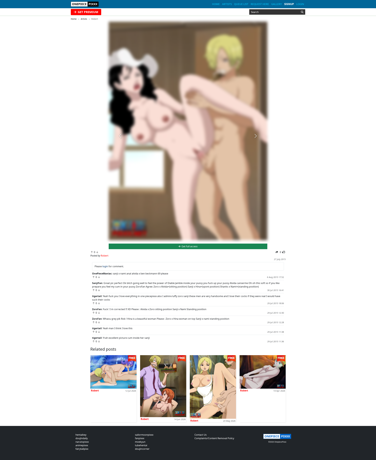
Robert (95, 390)
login (105, 266)
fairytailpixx (81, 448)
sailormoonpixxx (144, 434)
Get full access (189, 246)
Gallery (276, 4)
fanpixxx (139, 438)
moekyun (140, 441)
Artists (227, 4)
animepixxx (81, 445)
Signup (289, 4)
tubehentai (141, 445)
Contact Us (200, 434)
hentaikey (80, 434)
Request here (260, 4)
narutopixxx (82, 441)
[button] (120, 136)
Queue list (241, 4)
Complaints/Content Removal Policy (214, 438)
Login (300, 4)
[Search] (302, 12)
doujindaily (81, 438)
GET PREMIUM (87, 12)
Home (216, 4)
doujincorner (142, 448)
